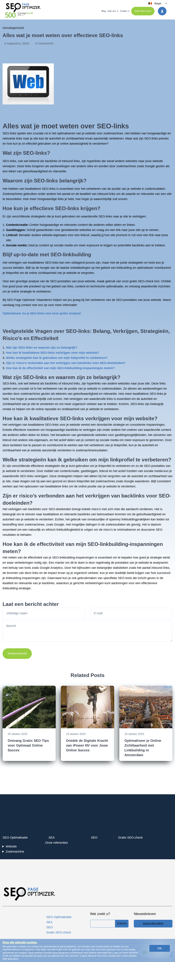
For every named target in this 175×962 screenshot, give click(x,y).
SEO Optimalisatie (15, 837)
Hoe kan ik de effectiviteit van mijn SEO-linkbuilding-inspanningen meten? (60, 368)
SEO (94, 837)
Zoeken (122, 923)
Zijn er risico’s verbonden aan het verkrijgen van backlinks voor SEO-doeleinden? (65, 363)
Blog (104, 11)
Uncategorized (13, 28)
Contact (123, 11)
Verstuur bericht (17, 653)
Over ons (111, 11)
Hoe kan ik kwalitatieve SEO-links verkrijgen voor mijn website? (52, 352)
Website (11, 846)
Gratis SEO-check (143, 11)
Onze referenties (56, 842)
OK (159, 948)
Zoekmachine (15, 851)
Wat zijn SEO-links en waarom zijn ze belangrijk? (41, 347)
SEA (52, 837)
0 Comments (44, 43)
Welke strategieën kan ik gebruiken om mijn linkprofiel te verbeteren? (56, 358)
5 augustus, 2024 (17, 43)
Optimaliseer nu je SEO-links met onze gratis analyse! (42, 313)
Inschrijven (153, 923)
